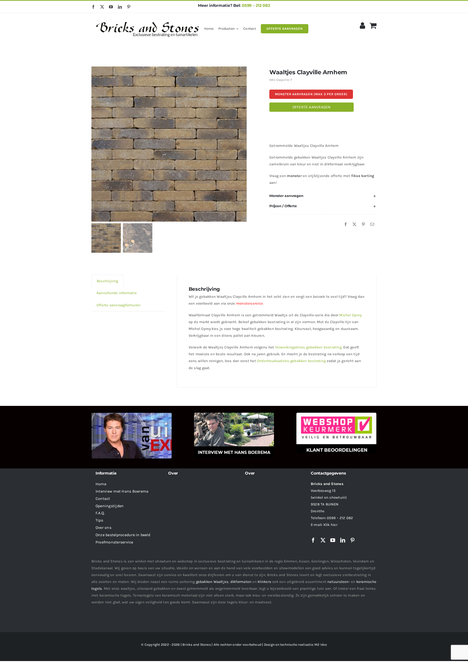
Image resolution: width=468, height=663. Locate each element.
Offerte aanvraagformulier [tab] (119, 305)
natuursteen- (338, 581)
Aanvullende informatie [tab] (117, 293)
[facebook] (93, 7)
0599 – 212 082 (256, 5)
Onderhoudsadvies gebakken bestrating (291, 361)
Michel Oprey (350, 315)
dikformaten (240, 581)
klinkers (264, 581)
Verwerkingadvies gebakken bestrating (308, 347)
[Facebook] (345, 224)
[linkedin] (120, 7)
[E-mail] (372, 224)
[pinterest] (129, 7)
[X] (354, 224)
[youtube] (111, 7)
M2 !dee (320, 645)
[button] (323, 196)
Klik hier (330, 525)
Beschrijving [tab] (107, 281)
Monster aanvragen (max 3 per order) (311, 94)
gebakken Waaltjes (212, 581)
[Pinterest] (363, 224)
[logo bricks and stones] (147, 19)
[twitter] (102, 7)
